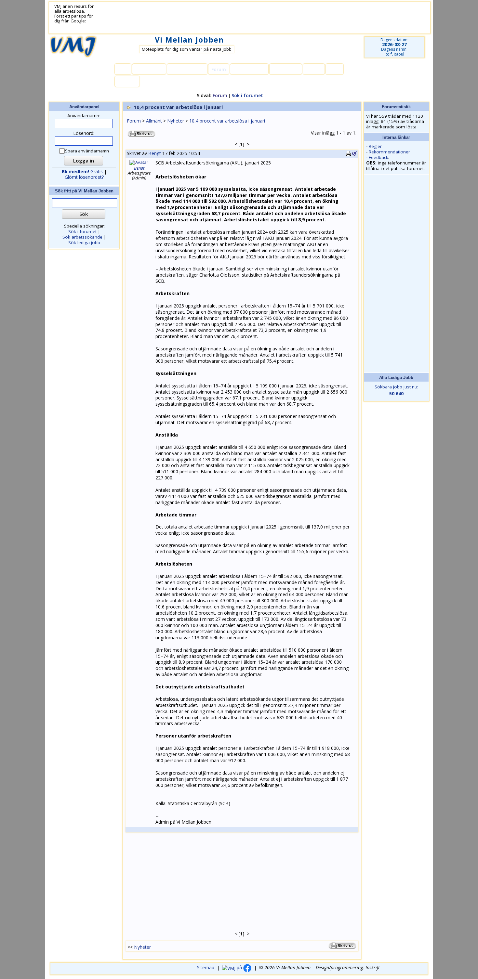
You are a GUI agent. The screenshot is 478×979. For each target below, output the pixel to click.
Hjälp (334, 69)
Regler (375, 146)
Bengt (154, 153)
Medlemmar (149, 69)
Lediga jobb (285, 69)
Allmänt (154, 121)
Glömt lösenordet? (84, 177)
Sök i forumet (247, 95)
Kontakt (127, 82)
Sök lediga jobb (84, 242)
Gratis (82, 171)
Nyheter (175, 121)
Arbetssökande (187, 69)
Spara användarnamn (87, 151)
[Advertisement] (254, 18)
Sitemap (205, 967)
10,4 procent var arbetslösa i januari (227, 121)
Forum (134, 121)
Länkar (314, 69)
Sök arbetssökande (82, 237)
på (239, 967)
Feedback (378, 157)
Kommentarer (249, 69)
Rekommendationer (389, 152)
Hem (123, 69)
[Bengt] (139, 162)
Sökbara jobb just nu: (396, 390)
